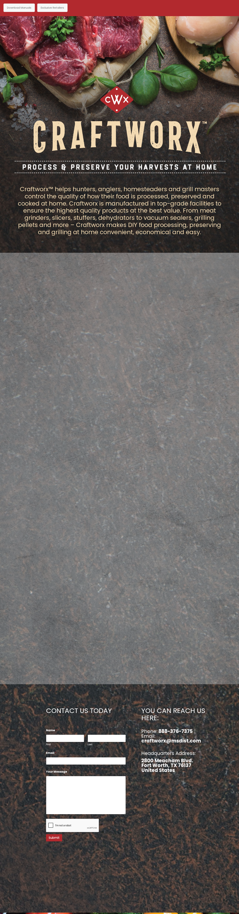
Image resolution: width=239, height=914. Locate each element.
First (48, 744)
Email (51, 753)
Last (90, 744)
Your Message (56, 771)
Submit (54, 838)
